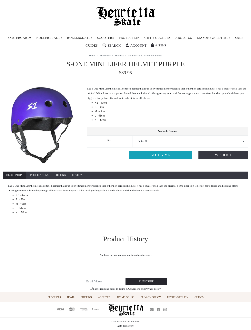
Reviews (77, 175)
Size (109, 139)
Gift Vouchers (157, 37)
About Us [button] (183, 37)
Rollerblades (49, 37)
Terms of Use (125, 297)
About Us (104, 297)
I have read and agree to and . (127, 288)
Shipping (60, 175)
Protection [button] (129, 37)
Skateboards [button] (20, 37)
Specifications (38, 175)
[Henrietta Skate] (125, 15)
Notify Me (160, 155)
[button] (111, 46)
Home (71, 297)
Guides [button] (91, 45)
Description (14, 175)
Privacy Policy (153, 288)
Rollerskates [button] (79, 37)
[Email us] (152, 310)
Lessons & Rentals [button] (213, 37)
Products (54, 297)
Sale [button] (239, 37)
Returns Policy (177, 297)
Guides (199, 297)
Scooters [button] (105, 37)
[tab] (14, 175)
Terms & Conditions (129, 288)
